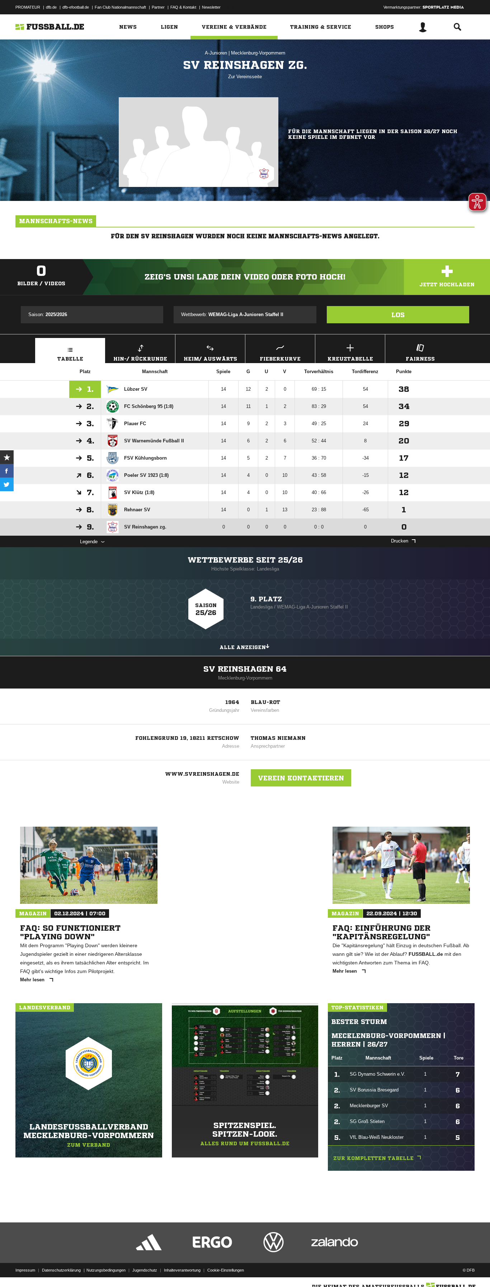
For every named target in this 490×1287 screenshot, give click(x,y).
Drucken (399, 541)
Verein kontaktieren (301, 778)
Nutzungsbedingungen (106, 1270)
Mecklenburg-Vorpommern (258, 53)
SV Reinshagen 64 (245, 669)
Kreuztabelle (350, 358)
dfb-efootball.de (75, 7)
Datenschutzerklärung (61, 1270)
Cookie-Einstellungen (225, 1270)
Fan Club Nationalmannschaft (120, 7)
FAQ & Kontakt (183, 7)
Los (398, 314)
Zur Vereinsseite (245, 76)
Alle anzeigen (243, 647)
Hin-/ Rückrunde (140, 358)
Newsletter (211, 7)
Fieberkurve (280, 358)
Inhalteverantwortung (182, 1270)
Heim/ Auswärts (210, 358)
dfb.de (51, 7)
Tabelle (70, 358)
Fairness (420, 358)
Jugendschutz (144, 1270)
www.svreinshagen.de (202, 773)
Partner (158, 7)
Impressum (25, 1270)
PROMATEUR (27, 7)
